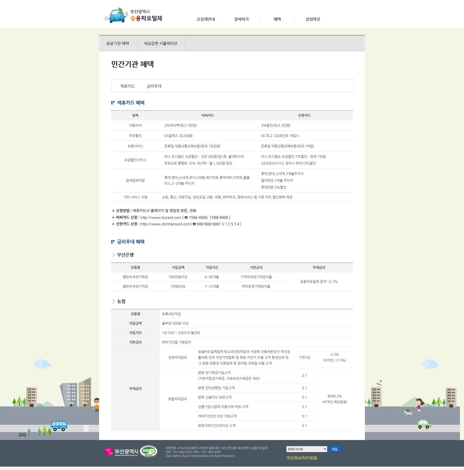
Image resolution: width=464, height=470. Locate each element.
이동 (335, 449)
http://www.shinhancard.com (165, 224)
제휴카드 (127, 86)
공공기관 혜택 (117, 43)
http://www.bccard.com (160, 217)
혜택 (277, 19)
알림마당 (313, 19)
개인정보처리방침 (301, 458)
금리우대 (154, 86)
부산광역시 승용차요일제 (135, 15)
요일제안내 (206, 19)
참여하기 (241, 19)
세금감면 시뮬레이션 (160, 43)
